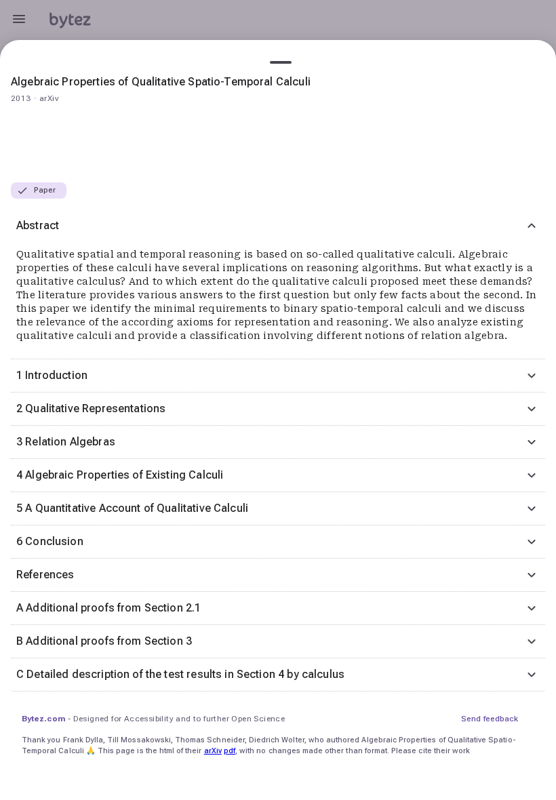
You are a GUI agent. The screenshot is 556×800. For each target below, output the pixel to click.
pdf (229, 750)
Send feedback (489, 718)
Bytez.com (43, 718)
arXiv (213, 750)
